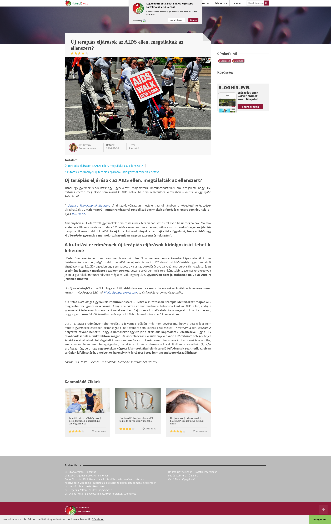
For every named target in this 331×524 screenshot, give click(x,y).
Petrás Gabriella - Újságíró (183, 475)
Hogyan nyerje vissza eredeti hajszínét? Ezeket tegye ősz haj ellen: (187, 421)
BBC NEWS (78, 214)
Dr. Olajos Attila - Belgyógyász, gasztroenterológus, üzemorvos (100, 493)
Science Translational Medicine (89, 205)
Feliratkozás (250, 107)
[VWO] (146, 20)
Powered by (138, 20)
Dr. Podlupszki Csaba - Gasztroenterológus (192, 472)
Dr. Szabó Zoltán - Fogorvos (80, 472)
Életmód (239, 60)
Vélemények (221, 2)
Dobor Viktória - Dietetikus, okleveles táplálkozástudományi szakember (105, 479)
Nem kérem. (176, 20)
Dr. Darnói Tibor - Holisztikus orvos (85, 486)
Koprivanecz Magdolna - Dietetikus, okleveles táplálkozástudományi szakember (110, 482)
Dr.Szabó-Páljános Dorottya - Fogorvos (86, 475)
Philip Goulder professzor (120, 292)
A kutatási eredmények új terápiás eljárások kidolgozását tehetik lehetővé (112, 172)
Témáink (236, 2)
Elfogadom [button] (319, 519)
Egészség (225, 60)
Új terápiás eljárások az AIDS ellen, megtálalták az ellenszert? (104, 166)
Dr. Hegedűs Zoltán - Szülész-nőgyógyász (88, 490)
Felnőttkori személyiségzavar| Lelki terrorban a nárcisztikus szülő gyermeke (85, 421)
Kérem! (193, 20)
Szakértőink (73, 465)
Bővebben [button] (98, 519)
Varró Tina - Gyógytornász (183, 479)
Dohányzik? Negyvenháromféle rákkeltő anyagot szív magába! (136, 419)
